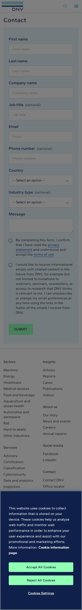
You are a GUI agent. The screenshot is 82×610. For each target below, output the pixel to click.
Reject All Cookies (41, 580)
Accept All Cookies (41, 567)
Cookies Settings (41, 593)
